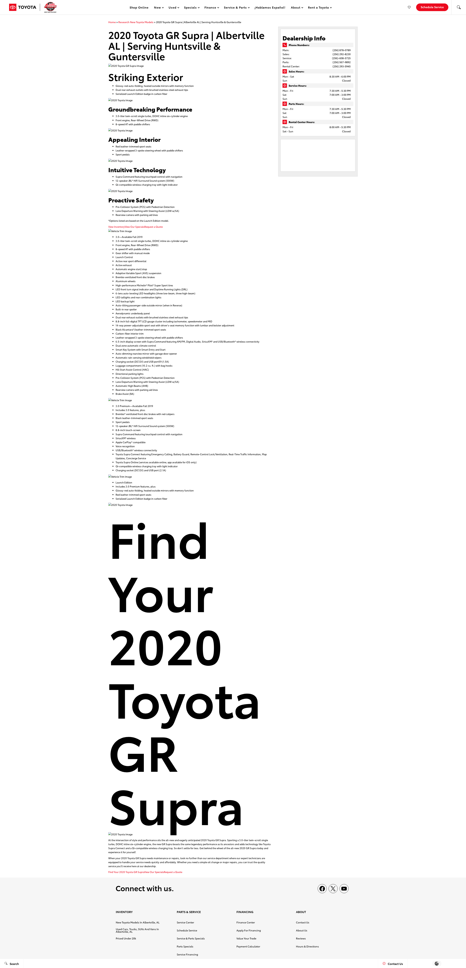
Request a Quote (153, 226)
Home (112, 22)
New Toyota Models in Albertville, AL (137, 922)
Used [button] (172, 8)
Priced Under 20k (126, 938)
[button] (458, 7)
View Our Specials (134, 226)
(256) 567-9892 (342, 62)
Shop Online (139, 7)
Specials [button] (190, 8)
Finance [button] (210, 8)
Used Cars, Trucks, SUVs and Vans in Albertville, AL (137, 930)
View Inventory (116, 226)
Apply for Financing (248, 930)
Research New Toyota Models (135, 22)
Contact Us (302, 922)
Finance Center (245, 922)
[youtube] (344, 888)
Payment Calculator (248, 946)
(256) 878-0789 (342, 50)
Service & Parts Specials (191, 938)
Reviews (301, 938)
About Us (301, 930)
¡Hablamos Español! (269, 7)
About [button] (295, 8)
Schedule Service (187, 930)
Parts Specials (185, 946)
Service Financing (187, 954)
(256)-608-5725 (341, 58)
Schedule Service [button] (432, 7)
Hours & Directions (307, 946)
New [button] (158, 8)
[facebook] (322, 888)
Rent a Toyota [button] (318, 8)
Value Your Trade (246, 938)
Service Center (185, 922)
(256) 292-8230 (342, 54)
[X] (333, 888)
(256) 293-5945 (342, 66)
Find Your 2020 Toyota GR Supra (126, 872)
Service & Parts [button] (235, 8)
